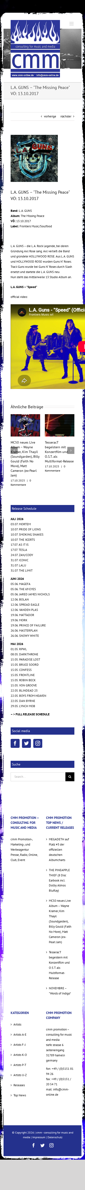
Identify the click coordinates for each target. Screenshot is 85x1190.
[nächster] (70, 443)
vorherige (50, 116)
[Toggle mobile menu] (71, 23)
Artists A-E (19, 1020)
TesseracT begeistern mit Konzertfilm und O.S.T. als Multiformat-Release (25, 451)
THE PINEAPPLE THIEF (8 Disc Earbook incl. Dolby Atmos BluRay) (59, 866)
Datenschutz (54, 1123)
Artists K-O (20, 1041)
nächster (65, 116)
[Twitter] (26, 729)
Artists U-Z (20, 1061)
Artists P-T (19, 1051)
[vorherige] (14, 443)
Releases (19, 1071)
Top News (19, 1081)
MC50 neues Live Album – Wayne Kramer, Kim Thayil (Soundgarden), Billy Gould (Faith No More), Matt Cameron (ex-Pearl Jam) (60, 907)
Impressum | (39, 1123)
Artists (17, 1010)
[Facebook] (15, 729)
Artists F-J (19, 1031)
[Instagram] (37, 729)
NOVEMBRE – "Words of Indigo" (60, 976)
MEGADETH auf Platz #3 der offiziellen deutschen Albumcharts (59, 835)
